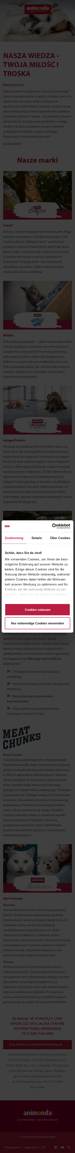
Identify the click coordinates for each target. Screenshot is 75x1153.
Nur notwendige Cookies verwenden (37, 623)
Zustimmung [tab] (14, 537)
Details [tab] (37, 537)
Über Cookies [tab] (60, 537)
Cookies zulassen (37, 609)
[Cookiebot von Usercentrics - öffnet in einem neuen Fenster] (53, 526)
